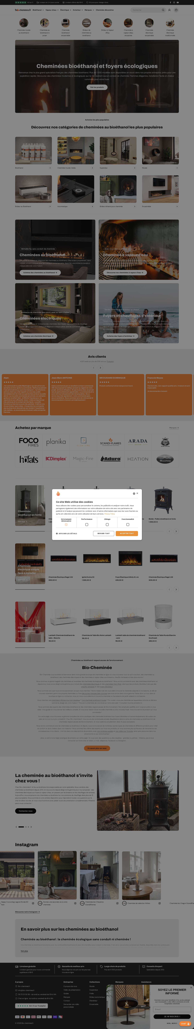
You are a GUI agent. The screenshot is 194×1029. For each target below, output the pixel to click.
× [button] (137, 493)
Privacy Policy (109, 514)
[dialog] (97, 514)
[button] (66, 533)
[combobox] (134, 493)
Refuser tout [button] (104, 533)
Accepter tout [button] (127, 533)
